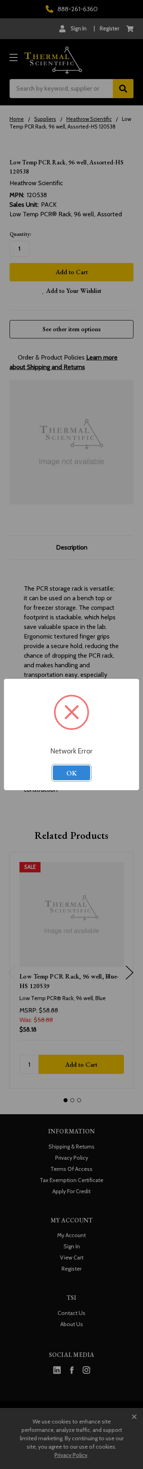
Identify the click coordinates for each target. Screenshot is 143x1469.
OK (71, 773)
